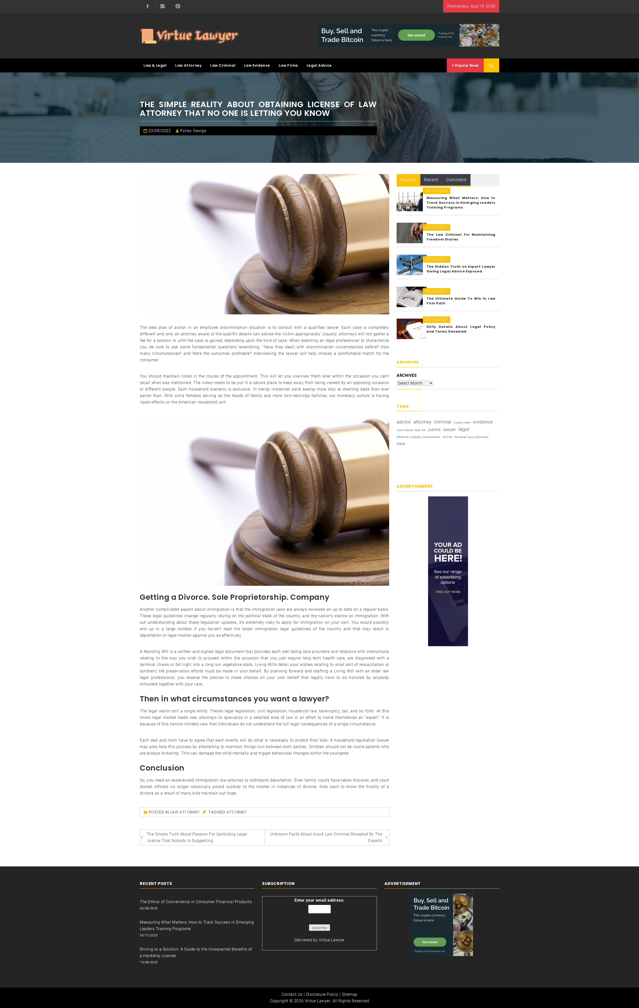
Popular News (466, 65)
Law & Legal (155, 65)
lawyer (449, 429)
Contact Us (292, 994)
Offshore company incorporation (419, 437)
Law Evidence (257, 65)
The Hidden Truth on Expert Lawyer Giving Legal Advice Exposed (461, 269)
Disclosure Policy (322, 994)
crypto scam (462, 422)
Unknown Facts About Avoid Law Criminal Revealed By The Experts (326, 837)
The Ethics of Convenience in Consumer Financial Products (196, 901)
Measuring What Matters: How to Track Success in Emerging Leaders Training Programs (461, 203)
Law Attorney (188, 65)
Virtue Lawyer (331, 940)
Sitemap (349, 994)
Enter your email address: (319, 900)
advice (404, 422)
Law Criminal (222, 65)
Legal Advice (319, 65)
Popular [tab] (408, 179)
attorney (236, 812)
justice (434, 429)
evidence (483, 422)
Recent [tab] (431, 179)
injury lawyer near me (411, 430)
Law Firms (288, 65)
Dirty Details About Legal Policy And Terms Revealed (461, 329)
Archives (407, 375)
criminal (443, 422)
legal (464, 429)
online (447, 437)
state (401, 444)
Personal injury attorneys (472, 437)
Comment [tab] (456, 179)
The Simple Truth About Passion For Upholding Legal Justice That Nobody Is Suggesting (197, 837)
